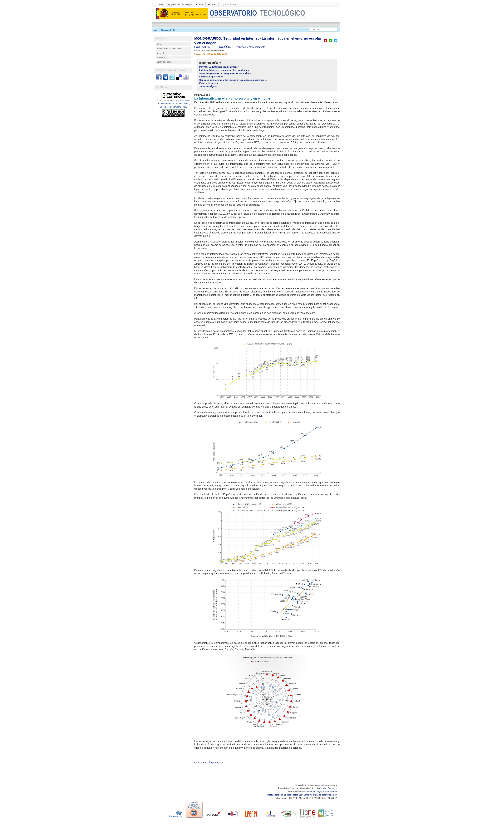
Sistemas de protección (211, 77)
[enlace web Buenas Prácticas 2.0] (194, 818)
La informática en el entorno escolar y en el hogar (224, 70)
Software (212, 4)
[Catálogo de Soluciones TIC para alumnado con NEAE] (307, 818)
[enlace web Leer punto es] (250, 818)
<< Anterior (200, 762)
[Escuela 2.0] (175, 818)
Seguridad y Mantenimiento (250, 47)
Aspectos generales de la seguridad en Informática (225, 73)
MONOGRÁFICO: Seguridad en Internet (219, 67)
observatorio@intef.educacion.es (322, 791)
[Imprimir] (330, 42)
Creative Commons (328, 788)
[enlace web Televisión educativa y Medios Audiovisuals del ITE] (288, 818)
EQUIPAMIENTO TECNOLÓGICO (213, 47)
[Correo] (335, 42)
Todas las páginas (208, 86)
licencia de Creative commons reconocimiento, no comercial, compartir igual (173, 103)
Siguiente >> (216, 762)
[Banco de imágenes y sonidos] (326, 818)
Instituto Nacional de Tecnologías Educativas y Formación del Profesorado (302, 795)
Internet (199, 4)
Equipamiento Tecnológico (179, 4)
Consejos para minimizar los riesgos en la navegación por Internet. (233, 80)
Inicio (160, 4)
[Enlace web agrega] (213, 818)
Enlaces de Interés (208, 83)
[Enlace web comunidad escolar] (231, 818)
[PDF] (325, 42)
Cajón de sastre (228, 4)
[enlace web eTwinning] (269, 818)
